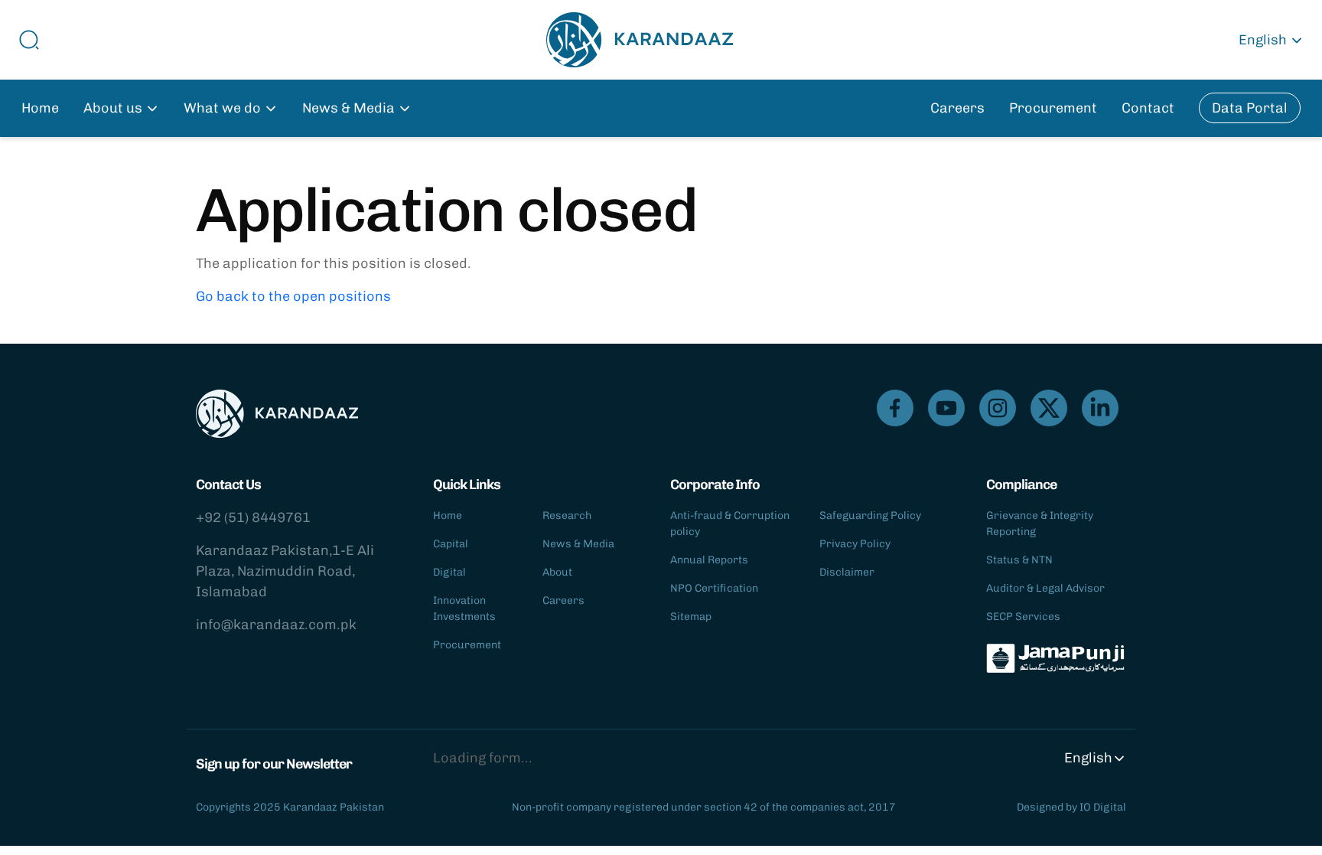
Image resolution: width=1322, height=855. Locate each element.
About (557, 572)
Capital (450, 543)
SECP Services (1023, 616)
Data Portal (1250, 108)
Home (40, 108)
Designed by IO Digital (1071, 807)
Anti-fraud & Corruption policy (730, 523)
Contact (1148, 108)
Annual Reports (709, 559)
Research (566, 515)
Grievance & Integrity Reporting (1039, 523)
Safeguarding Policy (870, 515)
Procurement (1053, 108)
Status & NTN (1019, 559)
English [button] (1263, 39)
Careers (957, 108)
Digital (449, 572)
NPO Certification (714, 588)
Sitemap (690, 616)
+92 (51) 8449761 (253, 517)
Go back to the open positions (293, 296)
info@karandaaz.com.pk (276, 624)
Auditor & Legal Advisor (1045, 588)
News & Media (578, 543)
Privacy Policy (855, 543)
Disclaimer (846, 572)
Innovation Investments (464, 608)
